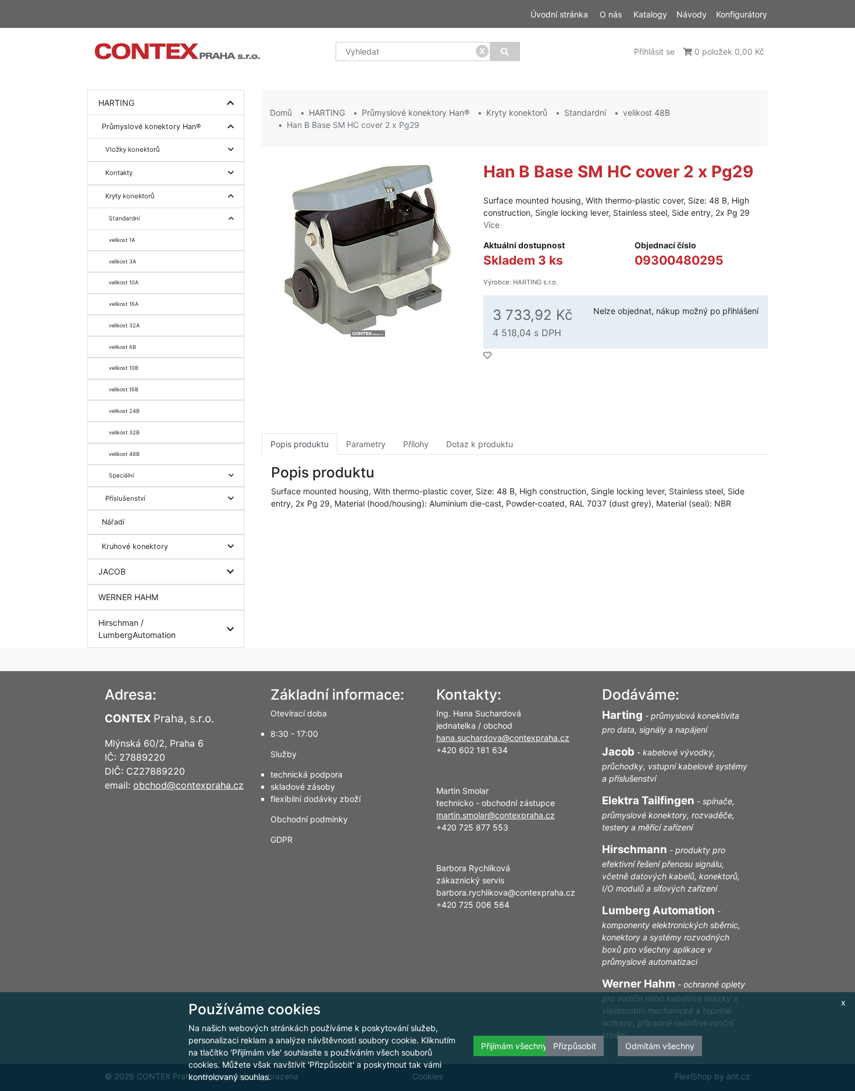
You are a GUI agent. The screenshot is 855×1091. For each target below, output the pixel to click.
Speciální (121, 475)
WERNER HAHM (128, 597)
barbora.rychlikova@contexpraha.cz (505, 892)
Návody (691, 14)
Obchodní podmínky (309, 819)
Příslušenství (125, 498)
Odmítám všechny (659, 1046)
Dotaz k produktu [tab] (479, 444)
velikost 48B (124, 454)
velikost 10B (123, 368)
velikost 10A (123, 282)
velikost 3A (122, 261)
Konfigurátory (741, 14)
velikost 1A (122, 240)
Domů (281, 112)
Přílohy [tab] (416, 444)
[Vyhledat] (504, 51)
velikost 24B (124, 411)
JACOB (112, 571)
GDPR (281, 839)
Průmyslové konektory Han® (151, 126)
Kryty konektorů (130, 196)
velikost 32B (124, 432)
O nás (611, 14)
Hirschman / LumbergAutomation (137, 629)
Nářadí (113, 522)
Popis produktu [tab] (299, 444)
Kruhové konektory (135, 546)
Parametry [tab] (366, 444)
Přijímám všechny (514, 1046)
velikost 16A (123, 304)
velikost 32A (124, 325)
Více (491, 225)
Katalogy (650, 14)
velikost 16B (123, 389)
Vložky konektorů (132, 149)
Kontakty (119, 173)
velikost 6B (122, 347)
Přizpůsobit (574, 1046)
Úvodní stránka (559, 14)
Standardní (124, 218)
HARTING (116, 103)
